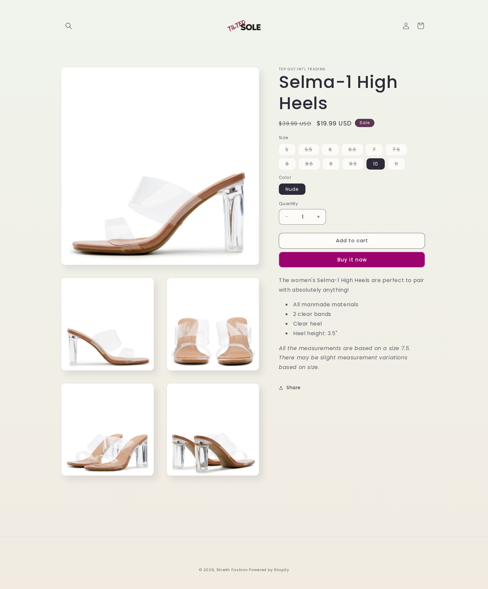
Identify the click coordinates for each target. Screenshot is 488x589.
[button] (68, 26)
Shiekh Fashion (232, 569)
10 (375, 164)
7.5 (399, 150)
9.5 (356, 165)
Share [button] (293, 387)
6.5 (356, 150)
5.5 (312, 150)
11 (400, 165)
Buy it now (352, 259)
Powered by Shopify (269, 569)
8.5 (312, 165)
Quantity (288, 203)
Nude (292, 189)
